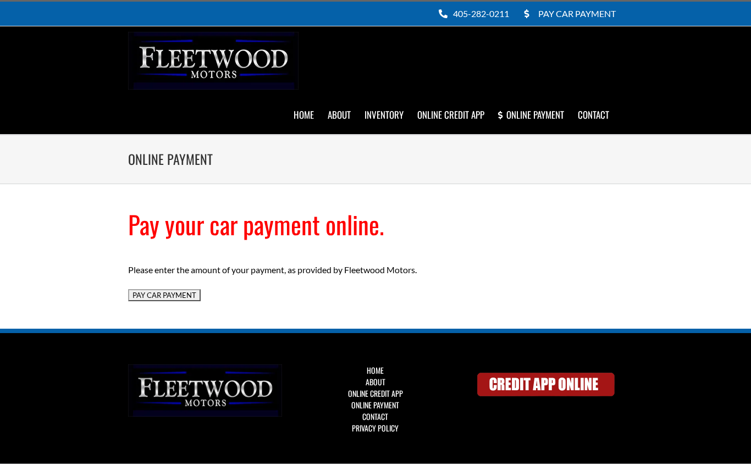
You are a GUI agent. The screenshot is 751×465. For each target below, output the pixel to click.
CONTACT (375, 416)
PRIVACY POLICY (375, 428)
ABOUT (375, 382)
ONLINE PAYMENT (375, 405)
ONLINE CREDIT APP (375, 393)
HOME (375, 370)
